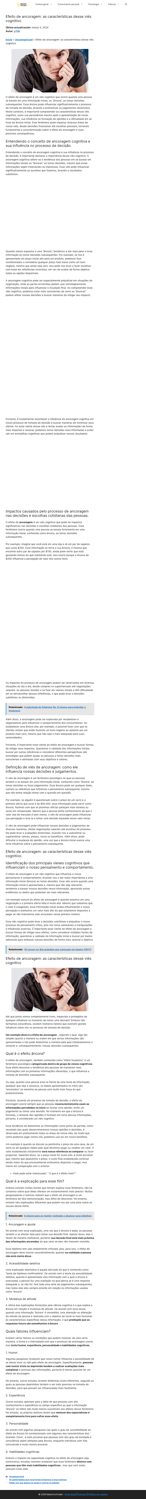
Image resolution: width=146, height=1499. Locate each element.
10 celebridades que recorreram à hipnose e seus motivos (38, 1479)
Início (9, 39)
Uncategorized (24, 39)
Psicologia (93, 4)
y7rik (17, 31)
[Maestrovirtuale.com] (23, 4)
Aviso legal (70, 1494)
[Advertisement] (50, 200)
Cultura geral (41, 4)
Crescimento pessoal (68, 4)
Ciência (112, 4)
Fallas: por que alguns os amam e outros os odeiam (34, 1483)
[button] (126, 4)
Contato (82, 1494)
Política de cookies (98, 1494)
